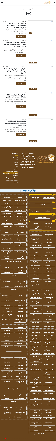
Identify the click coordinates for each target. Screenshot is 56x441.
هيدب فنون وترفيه (49, 326)
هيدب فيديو (36, 268)
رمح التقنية (49, 271)
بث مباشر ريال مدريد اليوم (7, 271)
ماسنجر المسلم (42, 217)
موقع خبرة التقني (48, 255)
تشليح (20, 248)
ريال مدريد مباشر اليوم (20, 282)
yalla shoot (7, 197)
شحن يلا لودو (48, 382)
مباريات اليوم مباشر (20, 200)
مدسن (35, 258)
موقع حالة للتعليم (48, 323)
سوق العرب (49, 415)
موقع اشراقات (49, 226)
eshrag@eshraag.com (28, 167)
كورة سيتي (7, 267)
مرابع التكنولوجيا (35, 239)
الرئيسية (29, 9)
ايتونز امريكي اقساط (35, 369)
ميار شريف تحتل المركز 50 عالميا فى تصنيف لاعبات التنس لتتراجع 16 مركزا (15, 71)
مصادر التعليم (35, 314)
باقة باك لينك (48, 211)
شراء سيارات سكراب (7, 248)
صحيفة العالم (35, 326)
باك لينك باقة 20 (35, 415)
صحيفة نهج (49, 252)
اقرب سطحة (7, 243)
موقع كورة (13, 352)
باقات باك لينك (36, 294)
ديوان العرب (49, 427)
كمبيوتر (15, 162)
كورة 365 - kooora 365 (20, 320)
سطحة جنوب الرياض (20, 244)
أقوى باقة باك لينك (36, 418)
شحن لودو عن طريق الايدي (35, 382)
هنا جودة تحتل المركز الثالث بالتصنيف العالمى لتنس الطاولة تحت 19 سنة (15, 123)
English (15, 175)
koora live (7, 305)
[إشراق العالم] (47, 2)
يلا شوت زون (20, 398)
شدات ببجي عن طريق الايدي (36, 360)
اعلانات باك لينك (49, 430)
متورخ (48, 258)
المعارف (49, 268)
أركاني (48, 278)
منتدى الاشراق (49, 306)
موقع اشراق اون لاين (36, 227)
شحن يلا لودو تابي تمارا (35, 365)
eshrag (23, 21)
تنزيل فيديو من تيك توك (20, 408)
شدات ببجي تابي (35, 335)
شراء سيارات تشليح (20, 252)
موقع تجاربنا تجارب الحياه (35, 422)
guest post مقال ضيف (35, 411)
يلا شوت (20, 197)
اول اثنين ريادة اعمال (48, 197)
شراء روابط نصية (48, 294)
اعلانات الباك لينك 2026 (35, 307)
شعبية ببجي (49, 387)
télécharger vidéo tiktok (13, 417)
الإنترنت (15, 160)
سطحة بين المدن (20, 235)
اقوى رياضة (49, 311)
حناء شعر (35, 398)
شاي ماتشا (49, 404)
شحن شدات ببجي (49, 377)
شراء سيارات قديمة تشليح (14, 261)
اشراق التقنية (35, 234)
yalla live (13, 289)
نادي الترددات (48, 265)
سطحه (7, 232)
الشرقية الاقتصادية (36, 245)
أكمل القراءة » (21, 36)
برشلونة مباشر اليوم (7, 281)
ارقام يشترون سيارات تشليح (20, 257)
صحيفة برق (36, 223)
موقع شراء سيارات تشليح (7, 252)
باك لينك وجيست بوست (48, 315)
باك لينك (15, 169)
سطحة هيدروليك (7, 235)
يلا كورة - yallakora (7, 315)
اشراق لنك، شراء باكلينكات (48, 297)
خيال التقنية (49, 242)
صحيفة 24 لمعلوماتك (11, 178)
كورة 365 (20, 267)
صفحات (15, 182)
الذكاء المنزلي (14, 166)
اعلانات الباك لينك (35, 297)
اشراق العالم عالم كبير (35, 302)
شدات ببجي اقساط (49, 332)
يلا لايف (14, 275)
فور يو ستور (36, 356)
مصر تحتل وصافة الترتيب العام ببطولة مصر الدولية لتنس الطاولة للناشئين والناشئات (15, 44)
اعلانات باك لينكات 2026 (14, 389)
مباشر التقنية (35, 278)
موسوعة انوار (48, 284)
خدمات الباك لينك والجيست (48, 411)
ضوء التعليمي (48, 223)
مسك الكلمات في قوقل (48, 234)
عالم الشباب (42, 205)
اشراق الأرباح (35, 284)
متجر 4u (49, 359)
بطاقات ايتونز (35, 387)
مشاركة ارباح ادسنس (35, 197)
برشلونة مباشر (7, 200)
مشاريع (36, 427)
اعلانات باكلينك (42, 433)
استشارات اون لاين (36, 265)
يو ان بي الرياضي (35, 319)
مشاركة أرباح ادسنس (12, 171)
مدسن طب (36, 311)
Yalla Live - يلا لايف (7, 311)
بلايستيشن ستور (48, 390)
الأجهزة (16, 164)
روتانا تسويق (48, 262)
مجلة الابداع (36, 262)
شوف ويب (35, 242)
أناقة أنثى (35, 255)
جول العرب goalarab (20, 271)
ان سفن (49, 239)
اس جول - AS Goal (7, 319)
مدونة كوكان (35, 248)
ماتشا (35, 401)
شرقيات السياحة (35, 281)
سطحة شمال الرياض (20, 239)
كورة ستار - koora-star (7, 296)
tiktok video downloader (7, 413)
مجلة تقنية (49, 319)
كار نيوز (36, 252)
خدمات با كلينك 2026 (49, 422)
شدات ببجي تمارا (35, 332)
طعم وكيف (49, 275)
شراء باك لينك (49, 290)
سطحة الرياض (20, 232)
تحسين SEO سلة (35, 211)
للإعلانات (3, 438)
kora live (7, 327)
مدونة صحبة (48, 281)
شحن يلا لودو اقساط (35, 342)
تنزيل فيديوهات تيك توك (20, 413)
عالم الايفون (49, 248)
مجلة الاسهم (49, 245)
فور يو (35, 372)
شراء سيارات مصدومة (7, 257)
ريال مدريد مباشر (20, 203)
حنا (49, 401)
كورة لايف (20, 330)
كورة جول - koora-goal (20, 301)
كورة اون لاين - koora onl (20, 315)
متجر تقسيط (35, 350)
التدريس (49, 302)
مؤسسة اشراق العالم (12, 180)
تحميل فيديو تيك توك (7, 408)
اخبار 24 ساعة (35, 323)
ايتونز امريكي (35, 338)
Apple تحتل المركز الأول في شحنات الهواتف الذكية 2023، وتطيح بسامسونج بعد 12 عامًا (16, 25)
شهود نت (35, 275)
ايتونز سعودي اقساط (48, 342)
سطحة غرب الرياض (7, 239)
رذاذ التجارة (36, 271)
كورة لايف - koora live (20, 372)
